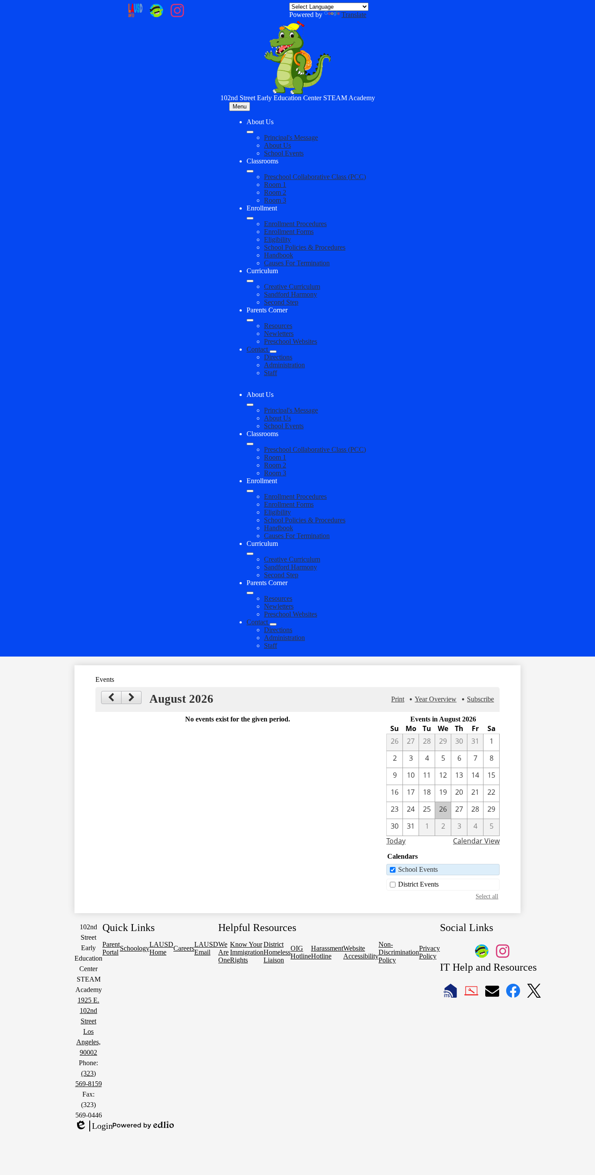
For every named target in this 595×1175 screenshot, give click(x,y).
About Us (277, 145)
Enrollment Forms (289, 231)
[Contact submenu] (273, 351)
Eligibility (277, 239)
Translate (353, 14)
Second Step (281, 302)
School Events (284, 153)
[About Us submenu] (250, 132)
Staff (270, 372)
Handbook (278, 255)
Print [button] (397, 699)
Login (93, 1126)
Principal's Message (291, 137)
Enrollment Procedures (295, 223)
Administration (284, 365)
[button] (250, 404)
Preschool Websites (290, 341)
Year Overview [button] (435, 699)
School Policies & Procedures (304, 247)
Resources (278, 325)
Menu (240, 106)
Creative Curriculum (292, 286)
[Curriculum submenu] (250, 281)
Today (396, 841)
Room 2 (275, 192)
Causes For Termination (297, 263)
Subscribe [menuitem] (480, 699)
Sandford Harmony (290, 294)
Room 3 (275, 200)
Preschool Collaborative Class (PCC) (315, 176)
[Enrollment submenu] (250, 218)
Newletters (279, 333)
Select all (487, 896)
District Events (418, 884)
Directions (278, 357)
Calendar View (476, 841)
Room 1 (275, 184)
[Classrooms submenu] (250, 171)
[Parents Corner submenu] (250, 320)
